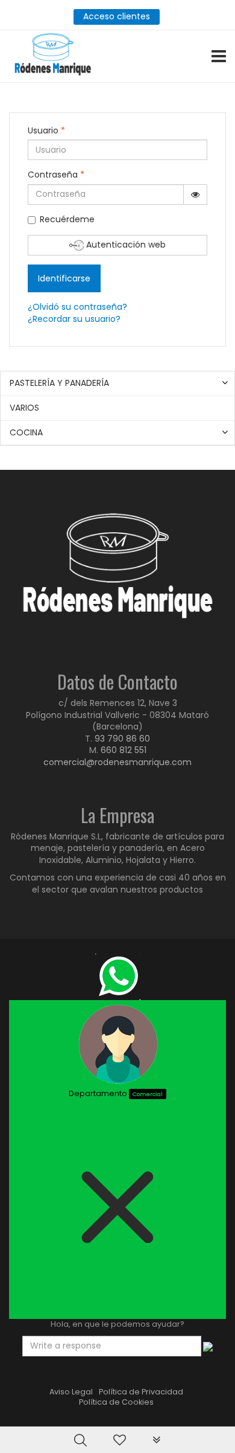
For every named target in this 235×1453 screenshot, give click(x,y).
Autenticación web (125, 245)
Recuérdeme (67, 219)
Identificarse (64, 278)
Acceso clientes (116, 16)
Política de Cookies (116, 1402)
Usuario (46, 130)
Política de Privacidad (141, 1392)
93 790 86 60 (122, 739)
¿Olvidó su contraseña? (77, 307)
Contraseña (56, 175)
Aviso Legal (71, 1392)
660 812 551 (123, 750)
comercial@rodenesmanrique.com (117, 762)
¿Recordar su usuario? (74, 319)
